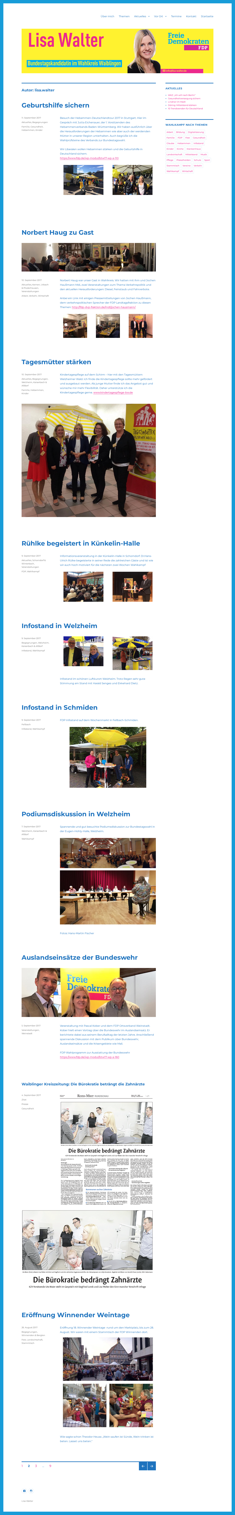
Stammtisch (28, 1343)
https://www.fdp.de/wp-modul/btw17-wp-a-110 (89, 158)
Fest (24, 1339)
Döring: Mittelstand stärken (182, 105)
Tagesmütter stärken (56, 362)
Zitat (24, 1099)
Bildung (180, 132)
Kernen (36, 284)
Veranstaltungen (30, 291)
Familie (26, 126)
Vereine (187, 165)
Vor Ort (158, 16)
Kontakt (191, 16)
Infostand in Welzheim (59, 626)
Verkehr (33, 295)
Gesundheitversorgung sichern (184, 98)
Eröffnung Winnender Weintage (76, 1315)
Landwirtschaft (35, 1339)
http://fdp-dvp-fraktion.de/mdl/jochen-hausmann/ (104, 307)
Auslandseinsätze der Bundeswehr (80, 957)
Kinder (39, 130)
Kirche (180, 149)
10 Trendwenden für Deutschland (185, 108)
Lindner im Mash (177, 102)
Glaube (170, 143)
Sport (207, 160)
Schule (197, 160)
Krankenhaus (194, 149)
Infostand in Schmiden (60, 707)
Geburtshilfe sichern (56, 105)
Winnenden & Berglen (33, 1335)
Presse (25, 1104)
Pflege (170, 160)
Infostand (26, 650)
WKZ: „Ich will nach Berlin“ (182, 95)
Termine (176, 16)
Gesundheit (37, 126)
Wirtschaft (43, 295)
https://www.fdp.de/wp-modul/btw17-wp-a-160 (89, 1057)
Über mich (107, 16)
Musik (204, 154)
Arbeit (25, 295)
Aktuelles (140, 16)
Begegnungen (40, 122)
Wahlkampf (33, 571)
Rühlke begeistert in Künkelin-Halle (81, 543)
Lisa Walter (27, 1501)
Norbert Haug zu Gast (58, 232)
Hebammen (28, 130)
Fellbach (26, 724)
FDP (24, 571)
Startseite (207, 16)
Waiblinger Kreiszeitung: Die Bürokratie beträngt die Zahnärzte (83, 1084)
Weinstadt (27, 1033)
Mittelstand (191, 154)
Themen (124, 16)
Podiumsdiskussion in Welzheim (76, 814)
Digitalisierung (196, 132)
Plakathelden (183, 160)
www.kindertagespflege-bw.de (113, 392)
